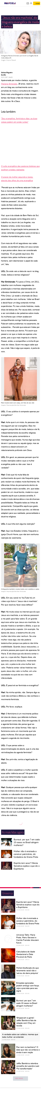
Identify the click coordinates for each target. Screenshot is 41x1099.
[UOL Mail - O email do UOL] (27, 3)
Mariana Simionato (9, 84)
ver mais (19, 1078)
